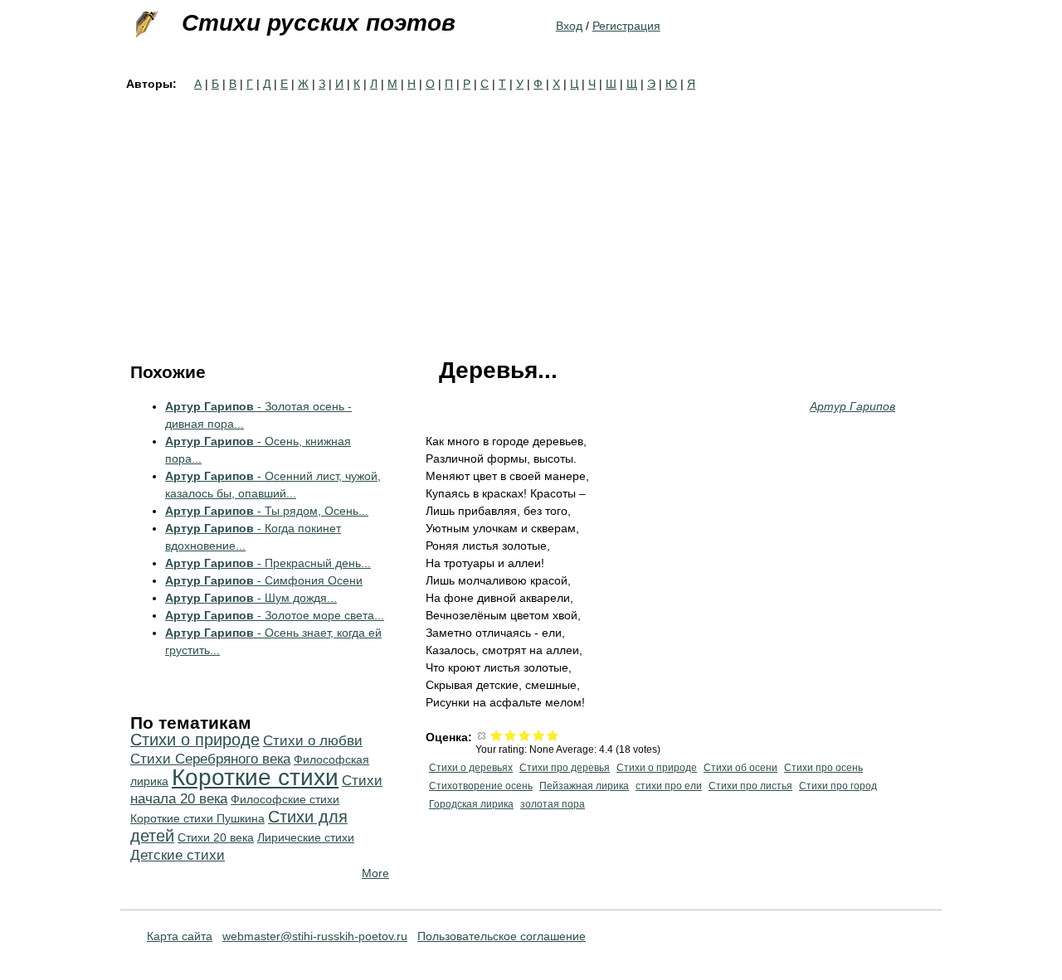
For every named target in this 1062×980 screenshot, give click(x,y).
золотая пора (552, 804)
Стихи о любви (313, 741)
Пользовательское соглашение (501, 936)
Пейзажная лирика (584, 786)
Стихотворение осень (481, 786)
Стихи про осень (823, 768)
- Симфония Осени (264, 580)
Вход (569, 25)
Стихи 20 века (216, 837)
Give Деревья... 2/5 (511, 735)
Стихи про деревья (564, 768)
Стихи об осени (740, 768)
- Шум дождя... (251, 597)
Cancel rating (482, 735)
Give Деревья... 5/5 (553, 735)
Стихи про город (838, 786)
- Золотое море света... (274, 615)
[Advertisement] (531, 217)
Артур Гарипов (852, 406)
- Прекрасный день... (268, 563)
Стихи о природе (656, 768)
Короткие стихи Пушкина (197, 818)
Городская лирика (471, 804)
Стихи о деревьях (471, 768)
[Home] (145, 25)
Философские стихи (285, 799)
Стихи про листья (750, 786)
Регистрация (626, 25)
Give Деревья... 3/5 (525, 735)
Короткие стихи (255, 777)
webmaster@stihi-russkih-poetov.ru (314, 936)
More (375, 873)
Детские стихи (177, 855)
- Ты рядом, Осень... (266, 510)
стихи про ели (669, 786)
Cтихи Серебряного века (210, 759)
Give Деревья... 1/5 (497, 735)
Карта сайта (179, 936)
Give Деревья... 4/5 (539, 735)
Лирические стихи (305, 837)
